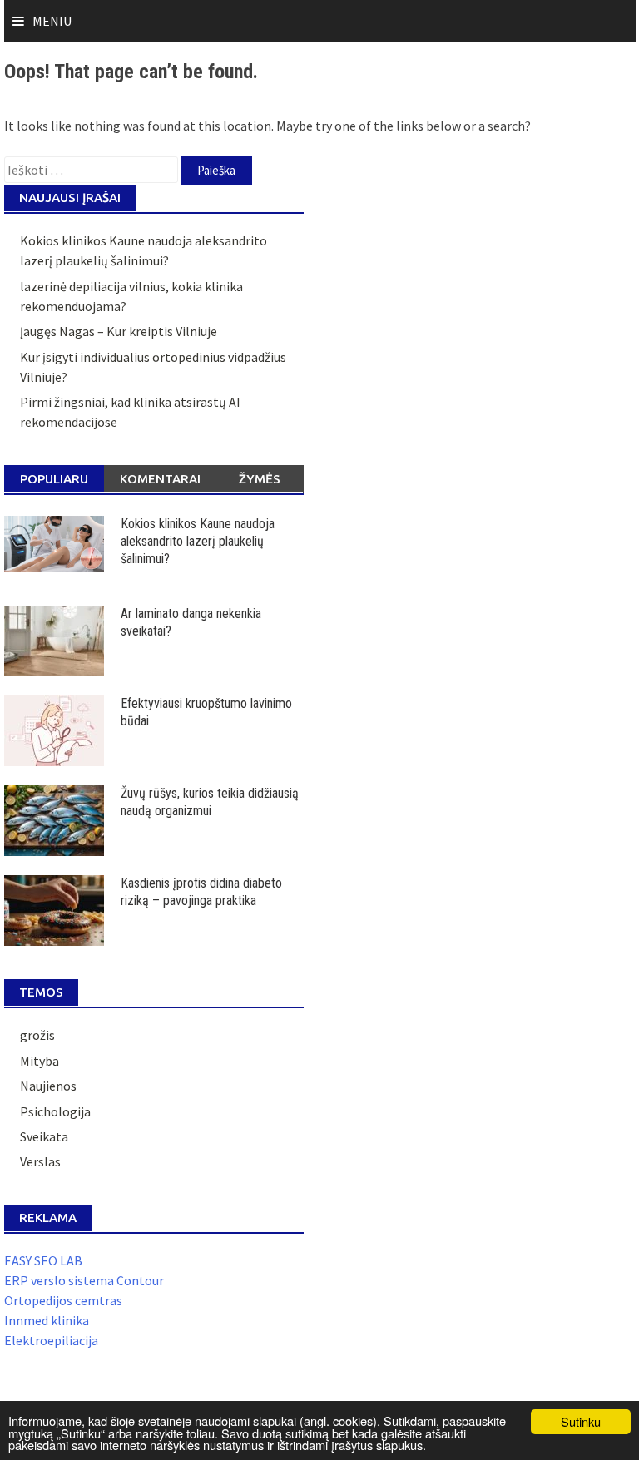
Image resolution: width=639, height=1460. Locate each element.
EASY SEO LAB (43, 1260)
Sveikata (44, 1136)
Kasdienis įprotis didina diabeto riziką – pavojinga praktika (201, 891)
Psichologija (55, 1111)
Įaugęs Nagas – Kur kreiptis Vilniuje (118, 331)
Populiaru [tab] (54, 479)
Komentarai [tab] (160, 479)
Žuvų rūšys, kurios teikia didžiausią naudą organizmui (210, 802)
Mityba (39, 1060)
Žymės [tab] (259, 479)
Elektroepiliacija (51, 1340)
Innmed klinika (46, 1320)
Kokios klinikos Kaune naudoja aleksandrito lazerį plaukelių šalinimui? (198, 541)
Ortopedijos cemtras (63, 1300)
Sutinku (581, 1421)
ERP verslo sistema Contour (84, 1280)
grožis (37, 1035)
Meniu (52, 20)
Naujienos (48, 1085)
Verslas (40, 1161)
